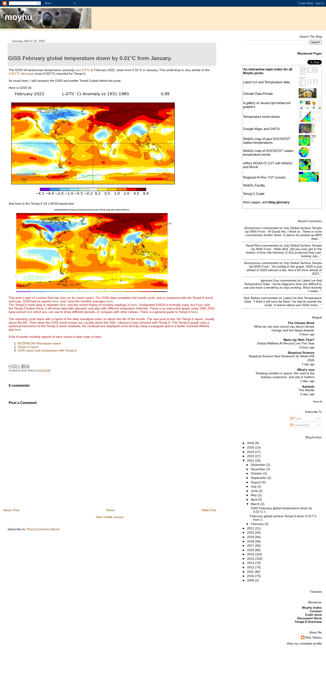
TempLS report (28, 347)
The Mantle (306, 390)
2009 (251, 580)
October (257, 473)
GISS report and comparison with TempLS (47, 350)
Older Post (208, 510)
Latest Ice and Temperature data (267, 82)
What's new (305, 369)
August (256, 482)
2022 (251, 460)
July (254, 486)
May (254, 495)
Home (110, 510)
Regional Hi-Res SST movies (264, 177)
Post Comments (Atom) (43, 529)
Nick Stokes (252, 298)
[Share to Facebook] (23, 366)
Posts (297, 418)
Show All (317, 401)
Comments (301, 425)
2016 (251, 550)
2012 (251, 567)
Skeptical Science (301, 352)
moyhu (18, 17)
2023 (251, 456)
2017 (251, 545)
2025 (251, 447)
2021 (251, 528)
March (256, 504)
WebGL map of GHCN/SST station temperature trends (268, 152)
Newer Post (11, 510)
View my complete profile (304, 643)
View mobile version (110, 517)
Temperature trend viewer (261, 117)
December (258, 464)
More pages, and (266, 202)
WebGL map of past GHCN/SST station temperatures (266, 140)
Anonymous (252, 228)
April (254, 499)
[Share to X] (19, 366)
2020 (251, 532)
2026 (251, 443)
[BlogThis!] (15, 366)
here (55, 301)
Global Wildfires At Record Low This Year (285, 343)
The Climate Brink (301, 323)
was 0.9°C (82, 70)
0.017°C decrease (21, 73)
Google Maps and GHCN (261, 129)
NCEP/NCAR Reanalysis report (39, 343)
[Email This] (10, 366)
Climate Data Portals (258, 93)
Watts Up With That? (298, 340)
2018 (251, 541)
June (255, 491)
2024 (251, 452)
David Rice (253, 245)
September (259, 478)
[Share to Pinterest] (27, 366)
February (258, 524)
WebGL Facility (254, 185)
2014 (251, 558)
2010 (251, 576)
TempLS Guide (254, 194)
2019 (251, 537)
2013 (251, 563)
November (258, 469)
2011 (251, 571)
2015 (251, 554)
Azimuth (308, 386)
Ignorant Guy (270, 280)
